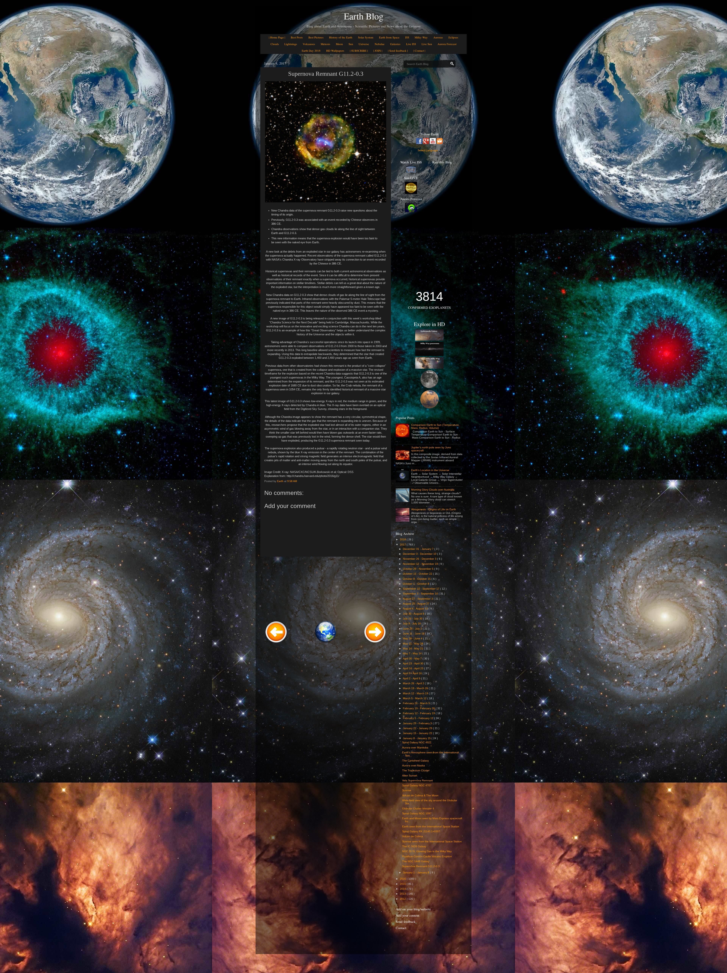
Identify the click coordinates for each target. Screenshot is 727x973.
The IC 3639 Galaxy (414, 846)
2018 (403, 539)
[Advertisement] (325, 588)
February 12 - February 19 (419, 713)
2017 (403, 544)
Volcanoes (309, 44)
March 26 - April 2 (414, 683)
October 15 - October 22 (418, 573)
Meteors (325, 44)
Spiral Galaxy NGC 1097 (416, 813)
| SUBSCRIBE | (359, 50)
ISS (407, 37)
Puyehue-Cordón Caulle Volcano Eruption (427, 856)
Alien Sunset (409, 775)
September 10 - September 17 (421, 588)
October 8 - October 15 (417, 578)
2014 (403, 888)
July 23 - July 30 (413, 618)
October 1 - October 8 (416, 583)
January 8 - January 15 (417, 738)
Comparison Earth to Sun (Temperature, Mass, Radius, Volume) (435, 426)
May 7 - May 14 (412, 653)
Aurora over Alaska (413, 765)
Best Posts (297, 37)
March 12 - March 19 (416, 693)
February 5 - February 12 (418, 718)
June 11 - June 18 (414, 633)
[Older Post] (375, 643)
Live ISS (411, 44)
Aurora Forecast (447, 44)
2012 (403, 898)
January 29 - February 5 (418, 723)
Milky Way (421, 37)
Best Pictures (316, 37)
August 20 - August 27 (416, 603)
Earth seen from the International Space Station (430, 826)
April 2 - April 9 (412, 678)
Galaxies (395, 44)
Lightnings (290, 44)
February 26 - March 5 (417, 703)
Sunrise (406, 790)
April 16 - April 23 (413, 668)
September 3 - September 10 (421, 593)
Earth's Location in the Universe (430, 470)
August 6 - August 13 (416, 608)
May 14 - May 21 (413, 648)
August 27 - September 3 (418, 598)
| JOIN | (377, 50)
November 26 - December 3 (420, 558)
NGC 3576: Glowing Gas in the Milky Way (427, 851)
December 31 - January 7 (418, 549)
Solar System (365, 37)
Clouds (275, 44)
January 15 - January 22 (418, 733)
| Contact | (419, 50)
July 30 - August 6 (414, 613)
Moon (339, 44)
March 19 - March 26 (416, 688)
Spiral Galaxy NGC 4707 (416, 785)
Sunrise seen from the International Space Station (432, 841)
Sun (351, 44)
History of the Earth (340, 37)
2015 (403, 883)
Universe (364, 44)
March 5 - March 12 (415, 698)
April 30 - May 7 (413, 658)
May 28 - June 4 (413, 638)
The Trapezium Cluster (416, 770)
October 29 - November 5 (418, 568)
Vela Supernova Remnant (417, 780)
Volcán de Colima (412, 836)
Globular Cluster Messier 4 (418, 808)
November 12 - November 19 (421, 564)
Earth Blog (363, 16)
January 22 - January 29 (418, 728)
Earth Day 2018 (311, 50)
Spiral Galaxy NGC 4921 (416, 742)
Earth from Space (389, 37)
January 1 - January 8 (416, 872)
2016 (403, 878)
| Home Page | (277, 37)
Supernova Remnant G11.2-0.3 (421, 866)
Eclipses (453, 37)
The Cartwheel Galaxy (415, 760)
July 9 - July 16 (412, 623)
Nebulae (380, 44)
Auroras (438, 37)
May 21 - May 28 (413, 643)
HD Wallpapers (335, 50)
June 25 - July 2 (413, 628)
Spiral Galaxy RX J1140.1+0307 (421, 831)
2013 (403, 893)
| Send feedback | (398, 50)
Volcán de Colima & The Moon (420, 795)
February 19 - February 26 (419, 708)
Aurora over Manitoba (415, 747)
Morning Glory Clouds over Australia (432, 489)
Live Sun (427, 44)
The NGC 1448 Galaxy (415, 861)
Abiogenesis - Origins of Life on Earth (433, 509)
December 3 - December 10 (420, 553)
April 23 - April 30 (413, 663)
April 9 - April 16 (413, 673)
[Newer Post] (276, 643)
